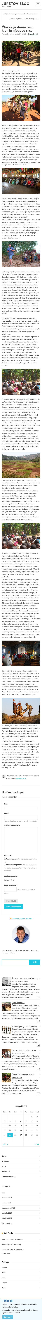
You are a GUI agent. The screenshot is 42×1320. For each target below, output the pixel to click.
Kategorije (6, 1171)
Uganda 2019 (7, 1213)
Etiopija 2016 (6, 1203)
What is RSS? (6, 1253)
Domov (4, 1156)
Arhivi (4, 1166)
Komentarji (19, 1239)
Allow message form (14, 865)
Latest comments (9, 1176)
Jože (3, 1278)
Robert (4, 1267)
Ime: (6, 804)
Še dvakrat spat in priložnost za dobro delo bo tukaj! (25, 980)
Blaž (3, 1272)
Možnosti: (8, 856)
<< (4, 1144)
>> (38, 1144)
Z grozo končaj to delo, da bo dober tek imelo (24, 1051)
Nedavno (5, 1161)
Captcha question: (11, 876)
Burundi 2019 (33, 34)
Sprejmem (8, 1317)
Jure (3, 1288)
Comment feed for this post (21, 918)
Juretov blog (15, 4)
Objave (11, 1239)
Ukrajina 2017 (7, 1218)
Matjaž (4, 1283)
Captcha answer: (10, 885)
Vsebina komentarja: (12, 825)
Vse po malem (7, 1223)
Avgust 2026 (21, 1106)
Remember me (12, 859)
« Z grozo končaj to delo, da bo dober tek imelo (20, 14)
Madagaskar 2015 (8, 1208)
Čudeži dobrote (18, 1003)
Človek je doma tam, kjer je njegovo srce (23, 1076)
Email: (6, 813)
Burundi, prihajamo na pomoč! (24, 1027)
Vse (3, 1193)
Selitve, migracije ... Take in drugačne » (24, 19)
